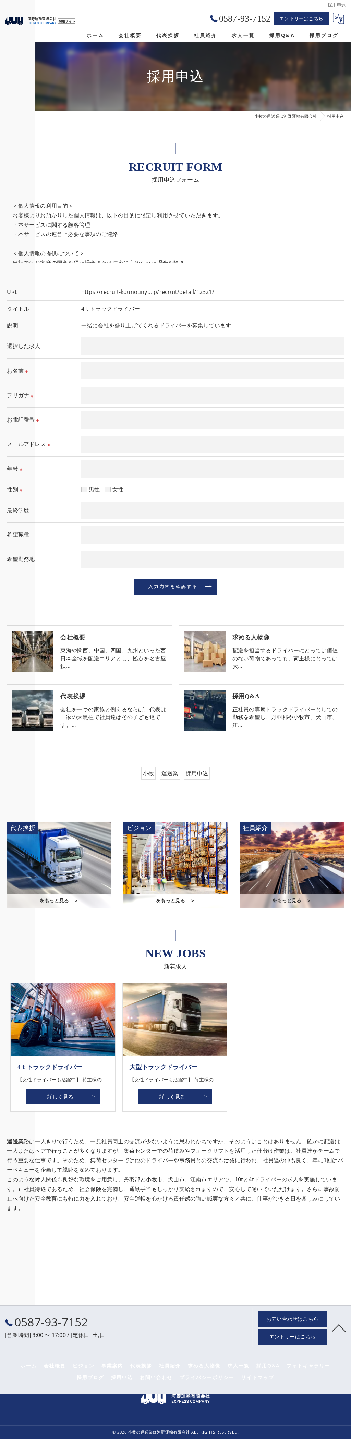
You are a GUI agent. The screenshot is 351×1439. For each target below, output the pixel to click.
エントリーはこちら (301, 18)
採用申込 (197, 773)
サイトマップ (257, 1377)
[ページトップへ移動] (339, 1328)
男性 (94, 489)
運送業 (169, 773)
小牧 (148, 773)
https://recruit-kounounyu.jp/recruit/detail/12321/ (147, 292)
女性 (117, 489)
